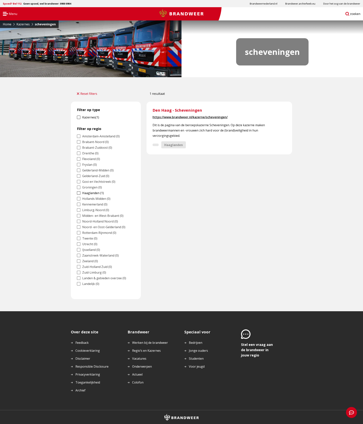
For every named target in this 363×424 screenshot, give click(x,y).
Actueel (137, 374)
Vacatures (139, 358)
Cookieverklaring (87, 351)
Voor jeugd (197, 366)
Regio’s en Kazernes (146, 351)
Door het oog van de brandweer (341, 3)
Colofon (137, 382)
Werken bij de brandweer (150, 343)
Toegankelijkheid (87, 382)
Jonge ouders (198, 351)
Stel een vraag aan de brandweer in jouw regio (257, 349)
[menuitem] (263, 3)
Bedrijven (195, 343)
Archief (80, 390)
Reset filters (88, 94)
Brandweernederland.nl (263, 3)
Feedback (82, 343)
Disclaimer (82, 358)
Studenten (196, 358)
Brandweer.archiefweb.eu (300, 3)
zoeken (355, 15)
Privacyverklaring (87, 374)
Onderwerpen (142, 366)
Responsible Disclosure (92, 366)
